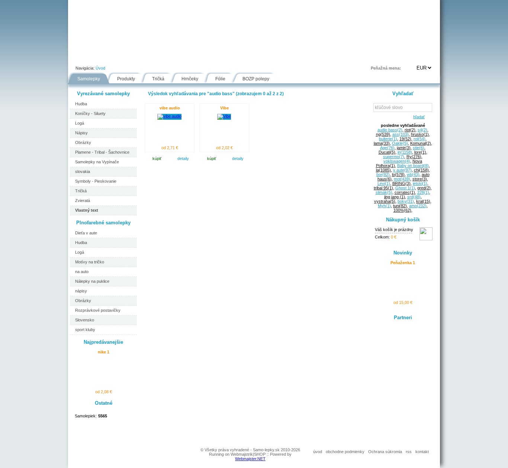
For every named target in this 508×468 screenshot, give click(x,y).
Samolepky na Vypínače (97, 162)
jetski (420, 183)
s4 (422, 130)
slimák (384, 192)
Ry (413, 156)
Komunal (420, 143)
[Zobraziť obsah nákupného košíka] (426, 239)
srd (414, 197)
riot (410, 130)
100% (402, 210)
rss (409, 451)
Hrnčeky (189, 78)
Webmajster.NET (250, 458)
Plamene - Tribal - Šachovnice (102, 152)
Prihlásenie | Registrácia (409, 57)
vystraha (384, 201)
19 (405, 139)
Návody (194, 57)
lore (420, 152)
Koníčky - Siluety (90, 113)
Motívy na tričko (89, 262)
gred (424, 188)
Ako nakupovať (154, 57)
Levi (383, 183)
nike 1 (103, 352)
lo (398, 174)
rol (419, 139)
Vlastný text (86, 210)
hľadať (417, 117)
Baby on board (413, 165)
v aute (402, 170)
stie (418, 147)
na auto (82, 271)
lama (382, 143)
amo (418, 205)
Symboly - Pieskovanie (95, 181)
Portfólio (113, 57)
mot (402, 179)
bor (383, 174)
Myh (384, 205)
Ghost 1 (405, 188)
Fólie (225, 57)
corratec (405, 192)
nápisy (81, 291)
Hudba (81, 104)
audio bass (389, 130)
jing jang (394, 197)
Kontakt (319, 57)
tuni (400, 205)
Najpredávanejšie (103, 342)
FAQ (288, 57)
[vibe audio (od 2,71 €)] (169, 116)
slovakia (82, 171)
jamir (404, 147)
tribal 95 (383, 188)
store (419, 179)
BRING (401, 183)
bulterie (388, 139)
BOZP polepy (255, 78)
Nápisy (81, 133)
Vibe (224, 108)
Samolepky (88, 78)
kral (423, 201)
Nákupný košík (403, 219)
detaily (183, 158)
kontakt (422, 451)
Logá (79, 123)
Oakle (400, 143)
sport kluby (85, 329)
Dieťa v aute (86, 233)
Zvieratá (82, 200)
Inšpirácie (257, 57)
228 (423, 192)
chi (421, 170)
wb (413, 174)
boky (406, 201)
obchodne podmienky (345, 451)
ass (400, 134)
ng (383, 134)
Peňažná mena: (386, 68)
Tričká (158, 78)
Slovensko (84, 320)
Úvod (81, 57)
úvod (317, 451)
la (383, 170)
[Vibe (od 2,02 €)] (224, 116)
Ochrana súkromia (385, 451)
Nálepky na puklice (92, 281)
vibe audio (170, 108)
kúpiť (156, 158)
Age (387, 147)
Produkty (126, 78)
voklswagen (396, 161)
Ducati (387, 152)
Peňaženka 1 (402, 262)
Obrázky (83, 142)
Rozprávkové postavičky (97, 310)
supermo (393, 156)
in (405, 152)
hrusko (420, 134)
